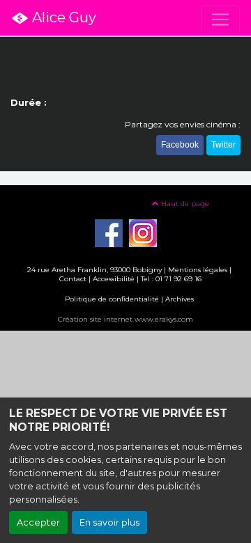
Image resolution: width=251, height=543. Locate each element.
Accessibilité (114, 278)
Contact (72, 278)
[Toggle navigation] (220, 19)
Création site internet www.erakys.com (125, 319)
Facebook (180, 145)
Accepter (38, 522)
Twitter (223, 145)
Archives (179, 299)
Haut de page (184, 203)
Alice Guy (62, 17)
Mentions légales (197, 269)
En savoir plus (109, 522)
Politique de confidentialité (112, 299)
